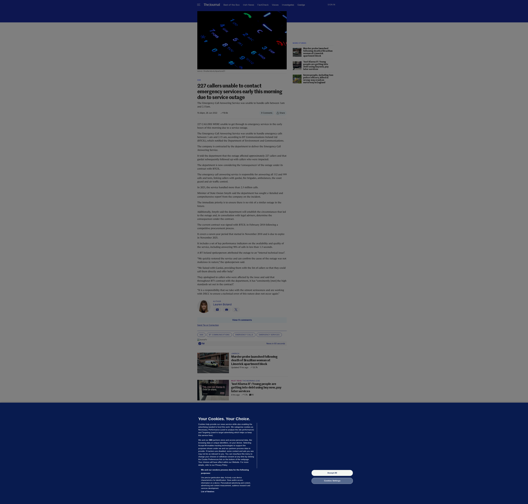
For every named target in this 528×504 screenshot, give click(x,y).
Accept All (332, 473)
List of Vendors (207, 492)
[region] (264, 453)
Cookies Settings (332, 481)
